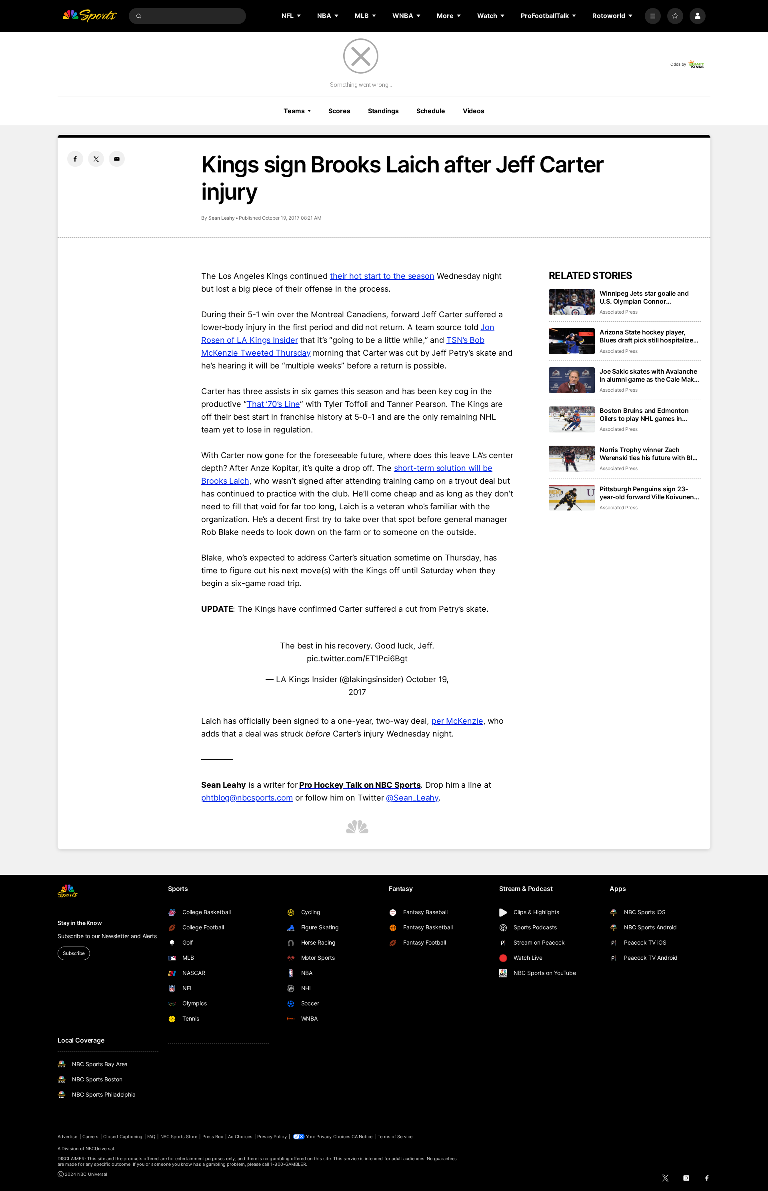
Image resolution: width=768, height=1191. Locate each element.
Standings (383, 111)
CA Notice (362, 1136)
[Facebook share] (75, 159)
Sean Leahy (221, 218)
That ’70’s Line (273, 404)
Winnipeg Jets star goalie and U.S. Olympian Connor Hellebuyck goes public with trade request (644, 297)
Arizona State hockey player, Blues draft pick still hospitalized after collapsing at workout (648, 336)
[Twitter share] (96, 159)
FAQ (151, 1136)
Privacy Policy (272, 1136)
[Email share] (117, 159)
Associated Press (619, 312)
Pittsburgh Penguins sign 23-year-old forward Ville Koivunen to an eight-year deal (647, 493)
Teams (294, 111)
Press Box (213, 1136)
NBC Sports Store (179, 1136)
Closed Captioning (122, 1136)
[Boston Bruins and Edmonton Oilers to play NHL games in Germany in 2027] (572, 419)
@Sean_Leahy (412, 798)
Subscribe (74, 953)
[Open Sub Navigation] (299, 16)
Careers (90, 1136)
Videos (473, 111)
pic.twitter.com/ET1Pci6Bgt (357, 658)
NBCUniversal (100, 1148)
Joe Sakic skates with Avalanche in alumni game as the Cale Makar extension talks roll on (650, 375)
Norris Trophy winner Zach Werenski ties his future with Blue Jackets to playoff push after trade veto (650, 454)
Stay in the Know (80, 922)
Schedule (430, 111)
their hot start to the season (382, 276)
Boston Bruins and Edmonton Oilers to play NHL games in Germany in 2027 (644, 414)
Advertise (68, 1136)
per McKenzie (457, 721)
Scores (339, 111)
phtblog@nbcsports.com (247, 798)
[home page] (89, 16)
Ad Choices (240, 1136)
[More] (653, 16)
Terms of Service (395, 1136)
